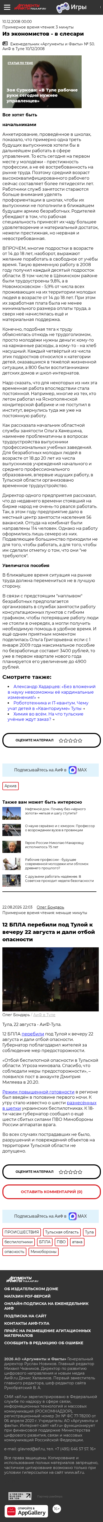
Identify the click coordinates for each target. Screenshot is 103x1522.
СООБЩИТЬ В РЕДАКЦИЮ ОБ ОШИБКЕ (43, 1343)
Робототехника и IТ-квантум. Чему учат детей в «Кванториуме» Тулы (48, 705)
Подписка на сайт (25, 1316)
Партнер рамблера (49, 1496)
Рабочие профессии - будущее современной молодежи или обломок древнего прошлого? (56, 864)
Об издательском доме (31, 1288)
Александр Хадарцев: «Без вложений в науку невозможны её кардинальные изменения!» (52, 692)
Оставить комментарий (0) (51, 1191)
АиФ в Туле (44, 1014)
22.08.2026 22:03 (17, 907)
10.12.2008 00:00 (17, 21)
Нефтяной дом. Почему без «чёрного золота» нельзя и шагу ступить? (55, 811)
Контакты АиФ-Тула (26, 1323)
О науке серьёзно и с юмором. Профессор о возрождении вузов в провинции (60, 828)
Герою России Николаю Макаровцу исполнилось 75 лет (54, 845)
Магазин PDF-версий (27, 1296)
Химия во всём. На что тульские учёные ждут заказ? (45, 717)
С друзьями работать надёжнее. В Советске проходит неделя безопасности (59, 879)
